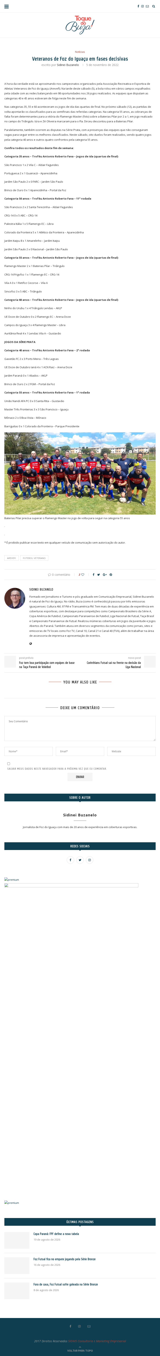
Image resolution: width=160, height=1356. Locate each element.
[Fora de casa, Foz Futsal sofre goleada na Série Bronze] (16, 1291)
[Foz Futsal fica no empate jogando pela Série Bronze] (16, 1265)
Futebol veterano (34, 558)
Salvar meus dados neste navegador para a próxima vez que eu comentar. (57, 768)
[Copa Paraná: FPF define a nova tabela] (16, 1240)
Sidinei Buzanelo (68, 65)
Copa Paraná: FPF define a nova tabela (56, 1234)
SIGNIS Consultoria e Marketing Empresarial (97, 1341)
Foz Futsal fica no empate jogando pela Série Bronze (65, 1259)
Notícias (80, 52)
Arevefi (11, 558)
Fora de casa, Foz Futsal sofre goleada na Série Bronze (66, 1284)
